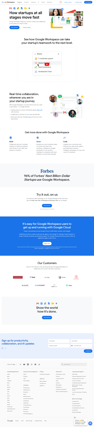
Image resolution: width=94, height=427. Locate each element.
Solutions (19, 2)
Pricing (43, 2)
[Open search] (61, 2)
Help (45, 420)
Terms (22, 420)
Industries (33, 2)
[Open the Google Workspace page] (8, 2)
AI (38, 2)
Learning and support (78, 371)
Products (26, 2)
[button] (90, 423)
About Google (29, 420)
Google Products (38, 420)
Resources (49, 2)
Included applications (13, 371)
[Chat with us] (90, 423)
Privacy (17, 420)
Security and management (30, 371)
